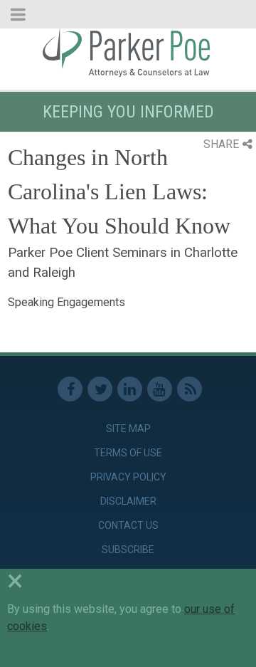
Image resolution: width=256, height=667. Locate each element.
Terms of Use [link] (128, 452)
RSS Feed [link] (189, 389)
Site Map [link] (128, 428)
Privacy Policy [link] (128, 477)
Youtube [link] (159, 389)
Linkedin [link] (129, 389)
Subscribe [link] (128, 549)
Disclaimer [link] (128, 501)
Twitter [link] (99, 389)
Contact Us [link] (128, 525)
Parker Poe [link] (128, 52)
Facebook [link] (70, 389)
